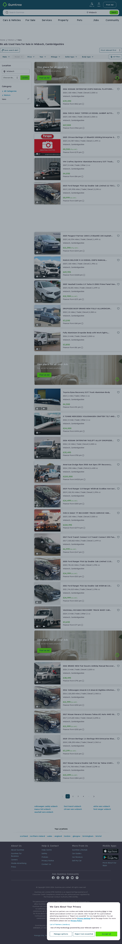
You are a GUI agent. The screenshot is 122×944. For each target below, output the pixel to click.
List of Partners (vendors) (60, 924)
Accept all (106, 934)
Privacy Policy (76, 921)
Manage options (61, 934)
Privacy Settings (84, 918)
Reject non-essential (84, 934)
